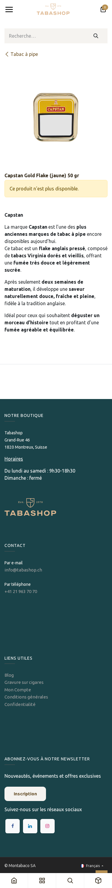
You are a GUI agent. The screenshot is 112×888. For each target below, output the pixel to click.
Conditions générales (26, 696)
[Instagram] (47, 826)
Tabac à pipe (24, 54)
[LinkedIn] (30, 826)
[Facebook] (12, 826)
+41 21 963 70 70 (20, 591)
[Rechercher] (96, 35)
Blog (9, 675)
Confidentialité (20, 704)
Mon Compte (17, 689)
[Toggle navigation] (8, 9)
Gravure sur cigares (24, 682)
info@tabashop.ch (23, 569)
